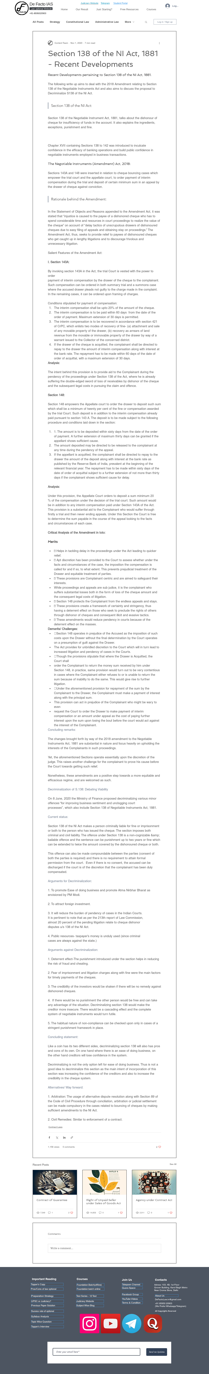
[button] (104, 9)
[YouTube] (110, 1323)
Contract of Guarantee (52, 1200)
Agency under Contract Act (154, 1200)
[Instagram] (89, 1323)
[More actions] (159, 43)
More (128, 21)
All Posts (38, 21)
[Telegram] (132, 1323)
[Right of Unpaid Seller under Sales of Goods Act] (105, 1182)
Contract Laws (55, 1127)
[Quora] (153, 1323)
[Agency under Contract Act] (154, 1182)
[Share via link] (71, 1137)
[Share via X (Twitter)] (56, 1137)
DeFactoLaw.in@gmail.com (168, 1299)
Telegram (105, 3)
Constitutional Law (77, 21)
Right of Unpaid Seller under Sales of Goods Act (103, 1201)
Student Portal (120, 3)
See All (173, 1164)
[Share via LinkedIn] (64, 1137)
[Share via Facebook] (49, 1137)
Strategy (55, 21)
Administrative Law (107, 21)
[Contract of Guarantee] (55, 1182)
